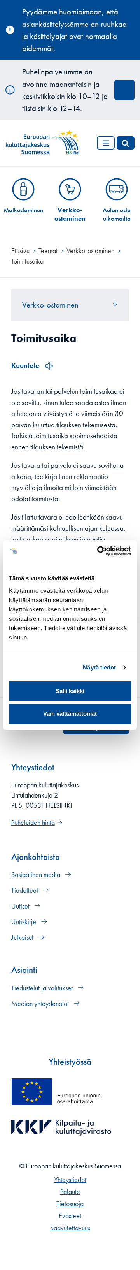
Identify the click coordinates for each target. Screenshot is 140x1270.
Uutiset (21, 906)
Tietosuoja (70, 1204)
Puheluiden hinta (33, 822)
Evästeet (70, 1216)
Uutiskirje (24, 922)
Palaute (70, 1191)
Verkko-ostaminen (70, 214)
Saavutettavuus (70, 1228)
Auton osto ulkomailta (117, 214)
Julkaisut (23, 937)
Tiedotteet (25, 890)
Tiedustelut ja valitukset (42, 988)
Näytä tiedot (99, 667)
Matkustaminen (23, 210)
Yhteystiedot (70, 1179)
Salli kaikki (70, 691)
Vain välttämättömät (70, 713)
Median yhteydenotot (40, 1003)
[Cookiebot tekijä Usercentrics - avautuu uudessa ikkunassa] (98, 551)
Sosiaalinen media (36, 874)
